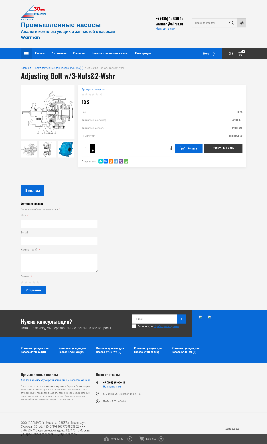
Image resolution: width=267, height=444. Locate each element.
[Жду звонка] (181, 319)
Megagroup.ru (232, 428)
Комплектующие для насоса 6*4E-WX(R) (185, 350)
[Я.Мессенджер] (100, 161)
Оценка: (26, 276)
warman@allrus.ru (169, 24)
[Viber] (121, 161)
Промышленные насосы (61, 24)
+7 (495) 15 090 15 (169, 18)
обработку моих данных (166, 326)
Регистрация (143, 53)
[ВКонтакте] (106, 161)
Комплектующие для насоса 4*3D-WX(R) (110, 350)
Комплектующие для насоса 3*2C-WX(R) (34, 350)
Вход (206, 53)
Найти (231, 22)
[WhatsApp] (126, 161)
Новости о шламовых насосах (110, 53)
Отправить (33, 290)
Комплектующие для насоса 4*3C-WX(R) (59, 68)
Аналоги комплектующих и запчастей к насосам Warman (55, 380)
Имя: (25, 215)
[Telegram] (116, 161)
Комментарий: (30, 249)
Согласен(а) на (158, 326)
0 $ (236, 53)
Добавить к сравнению (170, 148)
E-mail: (24, 232)
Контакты (79, 53)
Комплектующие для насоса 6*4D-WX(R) (148, 350)
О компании (59, 53)
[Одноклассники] (111, 161)
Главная (40, 53)
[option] (47, 112)
